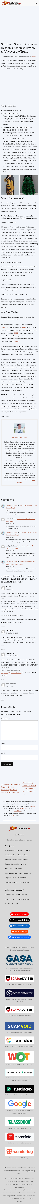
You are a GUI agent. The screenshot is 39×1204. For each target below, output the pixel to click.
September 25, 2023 (12, 633)
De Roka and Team (11, 505)
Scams (35, 330)
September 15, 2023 (12, 656)
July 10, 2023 (10, 686)
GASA (33, 806)
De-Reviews (19, 835)
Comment (5, 719)
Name (3, 743)
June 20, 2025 (10, 589)
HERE (24, 327)
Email (3, 753)
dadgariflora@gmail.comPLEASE (11, 673)
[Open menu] (36, 3)
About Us (13, 815)
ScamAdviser (24, 808)
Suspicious (5, 327)
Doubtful (34, 56)
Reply (3, 627)
